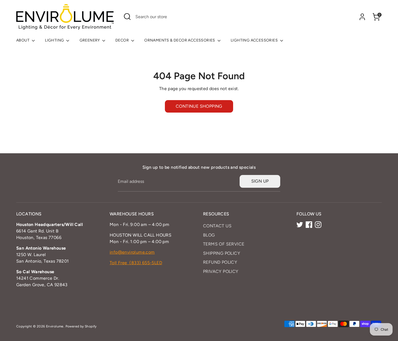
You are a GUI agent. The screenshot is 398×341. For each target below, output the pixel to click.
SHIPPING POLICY (221, 253)
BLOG (209, 235)
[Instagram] (318, 224)
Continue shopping (199, 106)
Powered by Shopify (81, 326)
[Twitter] (299, 224)
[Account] (362, 16)
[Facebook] (309, 224)
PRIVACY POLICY (221, 271)
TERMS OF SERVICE (223, 244)
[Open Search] (127, 16)
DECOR (122, 40)
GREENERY (90, 40)
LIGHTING (55, 40)
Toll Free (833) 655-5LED (136, 262)
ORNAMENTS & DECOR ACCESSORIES (180, 40)
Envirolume (55, 326)
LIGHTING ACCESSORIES (255, 40)
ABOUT (23, 40)
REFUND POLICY (220, 262)
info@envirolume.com (132, 252)
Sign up (260, 181)
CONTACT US (217, 225)
